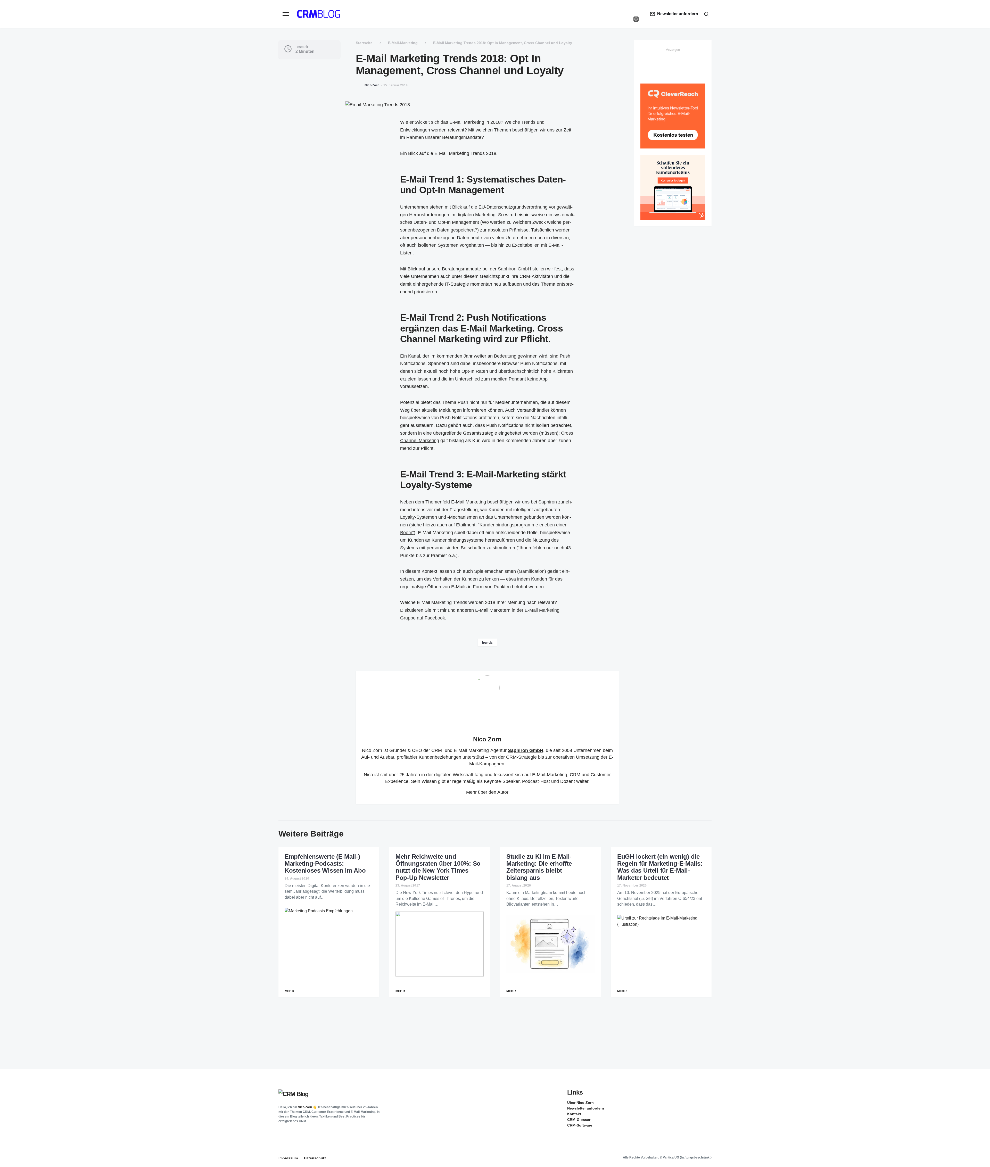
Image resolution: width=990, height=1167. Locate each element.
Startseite (364, 43)
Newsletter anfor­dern (585, 1108)
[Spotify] (636, 13)
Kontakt (574, 1114)
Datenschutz (315, 1158)
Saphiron (547, 501)
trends (487, 642)
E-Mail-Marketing (403, 43)
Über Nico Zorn (580, 1102)
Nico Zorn (487, 739)
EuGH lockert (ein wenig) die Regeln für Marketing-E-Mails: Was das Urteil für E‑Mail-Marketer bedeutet (659, 867)
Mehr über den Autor (487, 792)
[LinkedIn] (636, 8)
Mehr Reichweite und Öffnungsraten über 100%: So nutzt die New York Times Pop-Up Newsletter (438, 867)
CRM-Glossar (578, 1119)
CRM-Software (579, 1125)
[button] (285, 14)
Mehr (289, 991)
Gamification (531, 571)
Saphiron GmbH (514, 268)
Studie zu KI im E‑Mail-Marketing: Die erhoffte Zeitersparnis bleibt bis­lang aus (539, 867)
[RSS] (707, 1102)
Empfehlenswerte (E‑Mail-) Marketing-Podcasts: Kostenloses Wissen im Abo (325, 863)
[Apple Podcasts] (636, 19)
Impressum (288, 1158)
